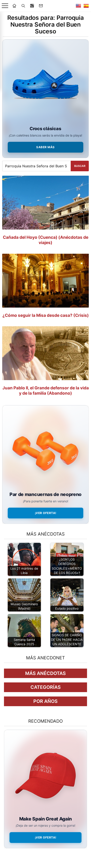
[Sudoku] (32, 5)
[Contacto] (41, 5)
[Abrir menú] (5, 5)
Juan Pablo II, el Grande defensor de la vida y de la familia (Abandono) (45, 390)
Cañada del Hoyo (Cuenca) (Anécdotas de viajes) (45, 240)
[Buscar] (23, 5)
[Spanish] (86, 5)
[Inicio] (14, 5)
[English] (78, 5)
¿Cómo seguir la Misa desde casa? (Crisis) (45, 315)
